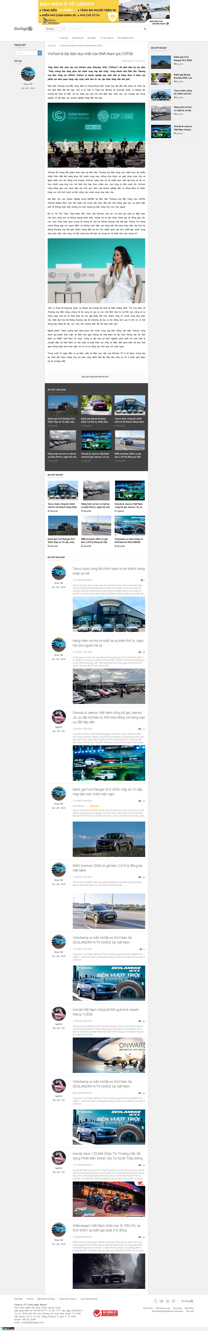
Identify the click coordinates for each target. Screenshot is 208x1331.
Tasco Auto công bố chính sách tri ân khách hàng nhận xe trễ (129, 421)
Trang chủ (63, 38)
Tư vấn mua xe (106, 38)
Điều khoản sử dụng (46, 1299)
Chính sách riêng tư (67, 1299)
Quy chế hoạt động (89, 1299)
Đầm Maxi (189, 1308)
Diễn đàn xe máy (163, 1308)
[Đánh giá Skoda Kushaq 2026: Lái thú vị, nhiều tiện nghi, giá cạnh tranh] (161, 79)
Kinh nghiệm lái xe (126, 38)
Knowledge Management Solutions (167, 1311)
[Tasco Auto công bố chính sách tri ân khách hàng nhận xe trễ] (161, 95)
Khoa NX (54, 426)
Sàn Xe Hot (148, 1308)
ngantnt (87, 461)
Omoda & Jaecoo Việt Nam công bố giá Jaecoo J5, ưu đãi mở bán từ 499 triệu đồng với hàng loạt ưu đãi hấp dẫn (109, 717)
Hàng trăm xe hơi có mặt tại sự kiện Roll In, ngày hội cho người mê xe (62, 456)
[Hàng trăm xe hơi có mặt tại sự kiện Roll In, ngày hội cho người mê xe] (161, 113)
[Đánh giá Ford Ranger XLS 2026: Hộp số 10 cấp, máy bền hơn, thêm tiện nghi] (161, 62)
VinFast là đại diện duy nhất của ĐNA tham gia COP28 (81, 46)
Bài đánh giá (77, 38)
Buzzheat (177, 1308)
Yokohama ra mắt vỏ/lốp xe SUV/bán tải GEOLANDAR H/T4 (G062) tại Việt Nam (129, 542)
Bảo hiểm (92, 38)
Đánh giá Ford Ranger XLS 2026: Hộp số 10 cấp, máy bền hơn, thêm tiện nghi (61, 421)
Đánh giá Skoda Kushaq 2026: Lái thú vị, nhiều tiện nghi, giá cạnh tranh (94, 421)
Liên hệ (30, 1299)
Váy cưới (190, 1311)
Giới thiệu (18, 1299)
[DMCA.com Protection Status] (7, 1329)
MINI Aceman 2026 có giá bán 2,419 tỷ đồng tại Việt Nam (128, 456)
